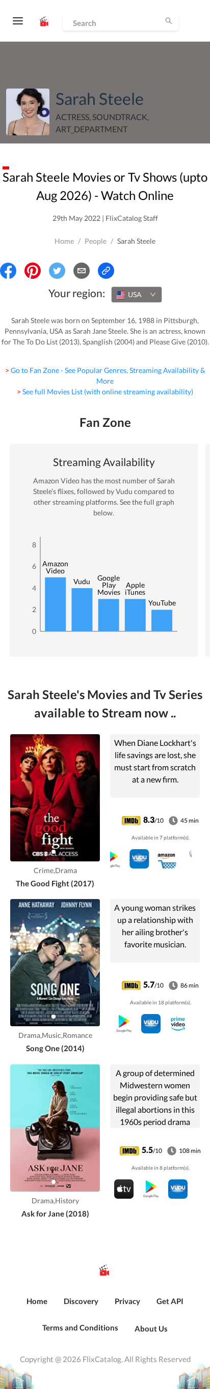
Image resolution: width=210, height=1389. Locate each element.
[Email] (81, 271)
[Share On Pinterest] (32, 271)
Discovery (81, 1301)
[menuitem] (37, 1306)
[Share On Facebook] (8, 271)
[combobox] (136, 294)
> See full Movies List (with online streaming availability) (105, 391)
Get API (169, 1301)
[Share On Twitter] (57, 271)
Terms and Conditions (80, 1327)
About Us (151, 1328)
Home (64, 241)
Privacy (127, 1301)
